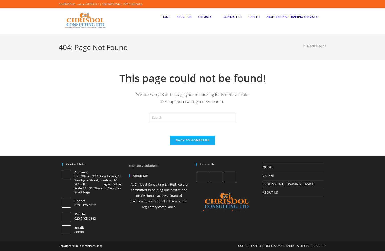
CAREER (268, 175)
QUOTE (268, 167)
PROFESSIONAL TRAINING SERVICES (289, 184)
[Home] (301, 46)
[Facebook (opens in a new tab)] (314, 4)
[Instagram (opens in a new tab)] (319, 4)
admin (79, 232)
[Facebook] (203, 177)
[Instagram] (216, 177)
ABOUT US (270, 192)
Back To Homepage (192, 140)
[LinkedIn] (230, 177)
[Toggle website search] (325, 17)
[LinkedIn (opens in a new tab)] (324, 4)
